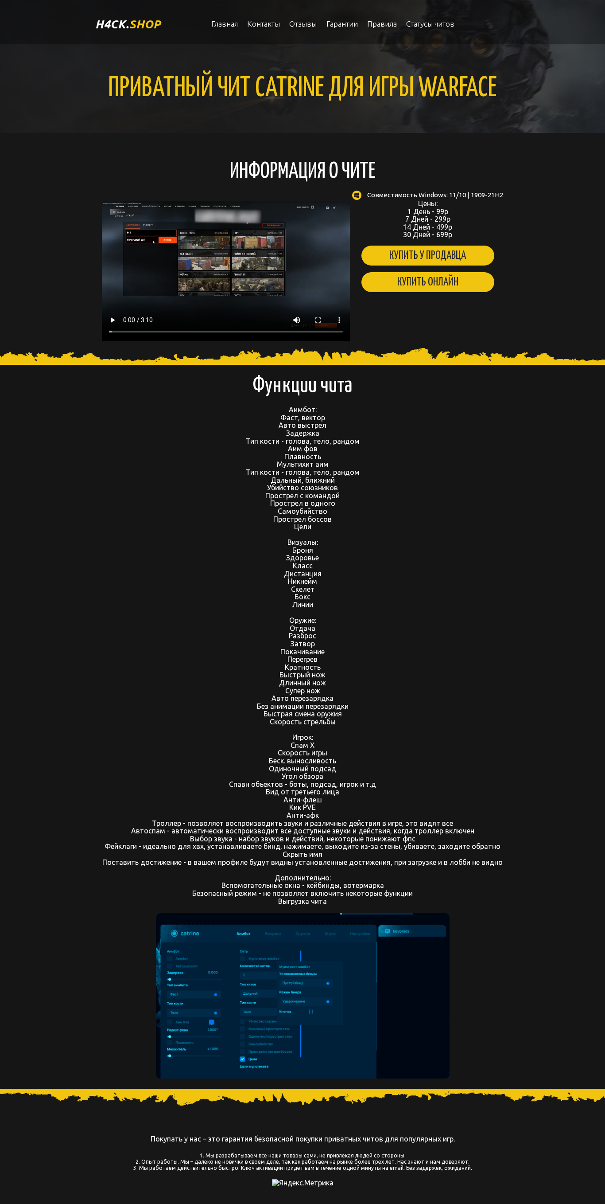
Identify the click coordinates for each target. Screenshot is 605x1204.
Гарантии (342, 24)
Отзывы (303, 24)
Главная (224, 24)
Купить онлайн (427, 282)
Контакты (263, 24)
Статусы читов (430, 24)
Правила (382, 24)
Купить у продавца (427, 255)
